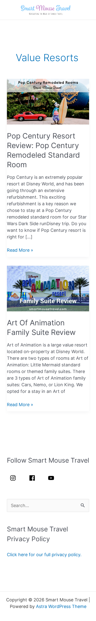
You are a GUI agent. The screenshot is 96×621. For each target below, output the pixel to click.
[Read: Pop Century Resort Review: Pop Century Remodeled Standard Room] (48, 101)
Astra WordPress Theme (61, 606)
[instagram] (16, 478)
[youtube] (52, 478)
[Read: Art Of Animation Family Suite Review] (48, 288)
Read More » (20, 250)
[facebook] (35, 478)
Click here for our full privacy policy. (44, 554)
